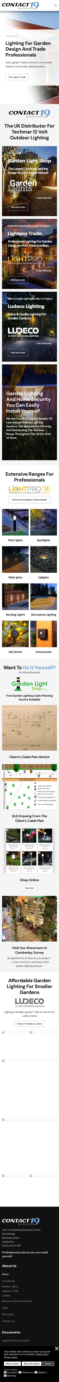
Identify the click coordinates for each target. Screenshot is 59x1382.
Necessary (11, 1372)
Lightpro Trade (10, 1291)
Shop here (29, 888)
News (5, 1307)
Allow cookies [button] (12, 1364)
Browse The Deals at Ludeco (29, 1024)
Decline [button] (48, 1364)
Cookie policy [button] (42, 1354)
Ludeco (6, 1295)
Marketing (11, 1376)
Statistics (41, 1372)
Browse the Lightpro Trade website (29, 499)
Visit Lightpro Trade (17, 77)
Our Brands (8, 1281)
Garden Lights (10, 1286)
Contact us (8, 1321)
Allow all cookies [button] (32, 1364)
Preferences (27, 1372)
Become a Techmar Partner (17, 1301)
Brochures (8, 1314)
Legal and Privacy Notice (16, 1340)
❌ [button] (57, 1349)
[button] (55, 5)
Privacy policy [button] (11, 1357)
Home (5, 1274)
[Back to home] (20, 5)
